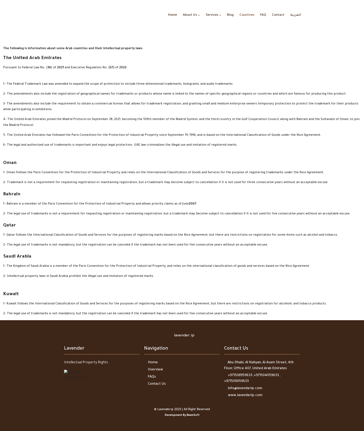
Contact (278, 15)
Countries (247, 15)
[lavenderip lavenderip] (73, 15)
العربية (295, 15)
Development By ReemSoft (182, 415)
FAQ (263, 15)
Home (172, 15)
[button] (199, 15)
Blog (230, 15)
